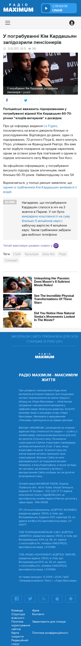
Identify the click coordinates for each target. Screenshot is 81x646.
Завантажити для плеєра (49, 621)
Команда (17, 610)
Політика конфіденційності (50, 633)
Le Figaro (50, 126)
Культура (31, 254)
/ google (25, 92)
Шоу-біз (48, 254)
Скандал (11, 260)
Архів (35, 610)
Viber (56, 245)
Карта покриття (17, 634)
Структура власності (18, 616)
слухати (59, 8)
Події (62, 254)
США (17, 254)
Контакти (38, 614)
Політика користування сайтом (20, 625)
